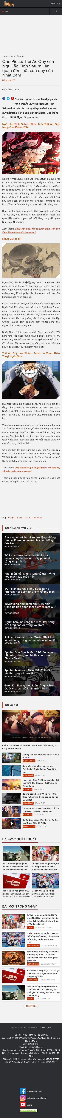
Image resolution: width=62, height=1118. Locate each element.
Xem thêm (31, 1006)
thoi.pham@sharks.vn (30, 1053)
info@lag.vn (37, 1047)
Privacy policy (46, 1027)
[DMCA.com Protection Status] (29, 1110)
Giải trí (27, 518)
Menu (7, 11)
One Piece (37, 518)
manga (11, 518)
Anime (19, 518)
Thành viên (54, 4)
